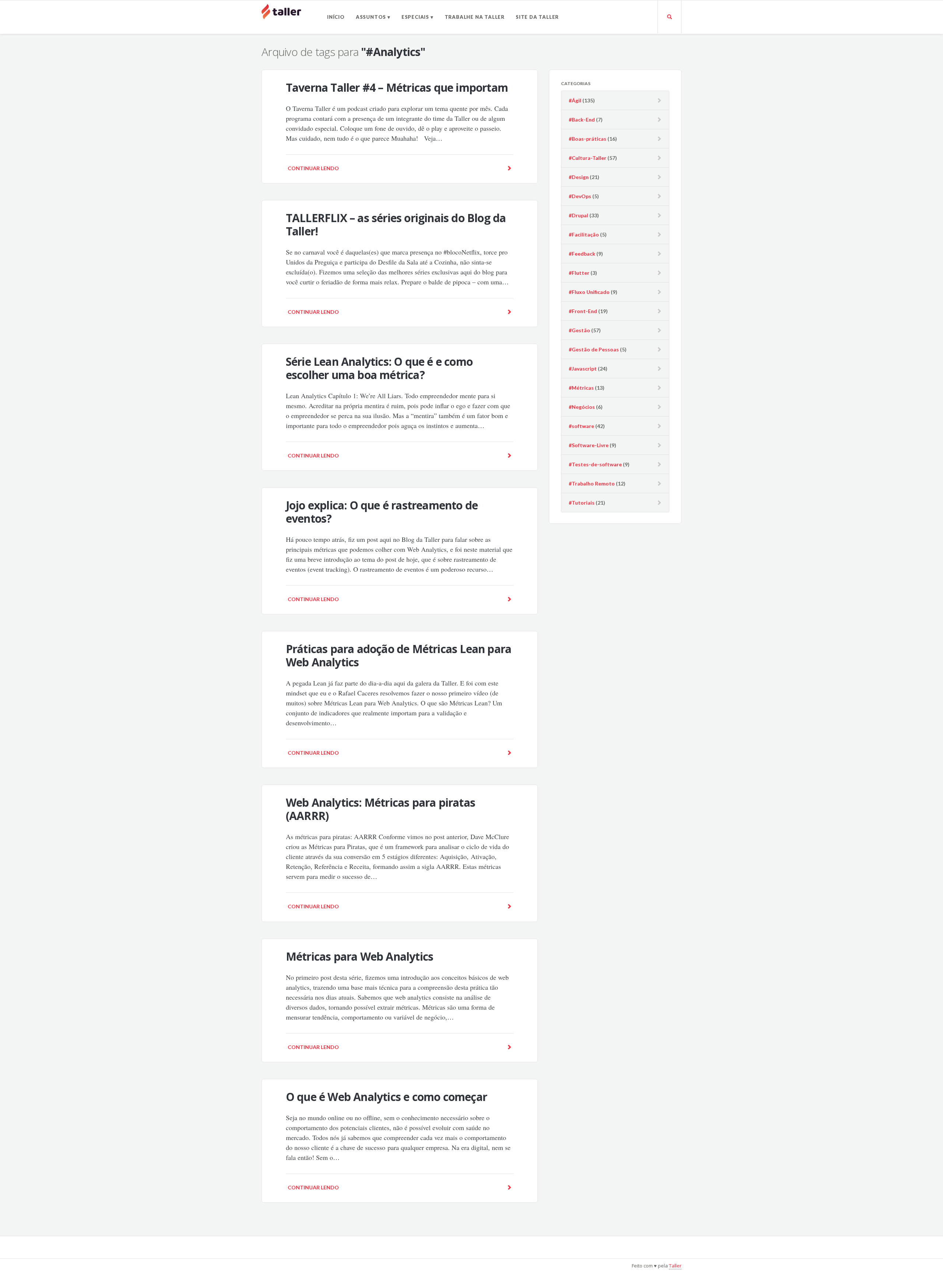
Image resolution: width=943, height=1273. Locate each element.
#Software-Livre (589, 445)
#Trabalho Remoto (592, 483)
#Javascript (583, 368)
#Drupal (578, 215)
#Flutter (579, 273)
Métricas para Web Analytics (359, 956)
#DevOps (580, 196)
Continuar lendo (313, 168)
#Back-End (582, 119)
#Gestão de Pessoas (594, 349)
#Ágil (575, 100)
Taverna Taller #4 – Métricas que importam (397, 87)
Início (336, 17)
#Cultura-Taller (587, 158)
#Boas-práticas (587, 139)
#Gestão (579, 330)
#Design (579, 177)
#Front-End (583, 311)
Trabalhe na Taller (475, 17)
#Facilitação (584, 234)
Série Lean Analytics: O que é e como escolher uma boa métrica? (379, 368)
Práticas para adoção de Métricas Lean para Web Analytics (398, 655)
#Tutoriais (582, 502)
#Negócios (582, 407)
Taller (675, 1265)
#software (581, 426)
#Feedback (582, 253)
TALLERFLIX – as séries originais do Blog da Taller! (396, 224)
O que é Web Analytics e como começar (386, 1096)
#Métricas (581, 388)
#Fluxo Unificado (589, 292)
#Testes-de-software (595, 464)
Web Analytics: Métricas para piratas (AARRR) (380, 809)
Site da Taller (537, 17)
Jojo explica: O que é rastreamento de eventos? (382, 512)
